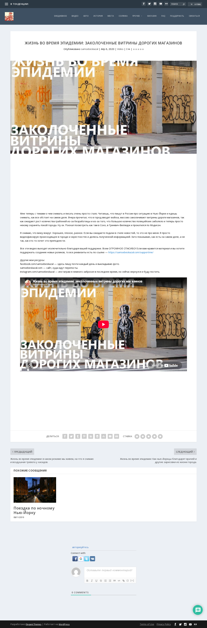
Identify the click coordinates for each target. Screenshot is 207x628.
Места (111, 16)
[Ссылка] (123, 581)
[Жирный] (87, 581)
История (98, 16)
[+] (132, 580)
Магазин (152, 16)
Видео (75, 16)
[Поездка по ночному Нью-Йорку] (35, 490)
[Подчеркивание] (96, 581)
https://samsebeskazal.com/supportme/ (130, 252)
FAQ (163, 16)
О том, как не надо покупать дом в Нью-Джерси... (57, 3)
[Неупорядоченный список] (110, 581)
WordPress (64, 624)
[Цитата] (114, 581)
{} (128, 580)
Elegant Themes (33, 624)
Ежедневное (60, 16)
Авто (86, 16)
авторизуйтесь (80, 547)
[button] (75, 560)
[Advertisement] (103, 184)
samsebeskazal (89, 49)
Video (120, 49)
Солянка (123, 16)
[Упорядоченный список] (105, 581)
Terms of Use (147, 624)
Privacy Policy (164, 624)
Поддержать (177, 16)
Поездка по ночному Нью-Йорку (34, 510)
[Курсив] (92, 581)
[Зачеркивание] (101, 581)
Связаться (194, 16)
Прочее (136, 16)
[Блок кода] (119, 581)
